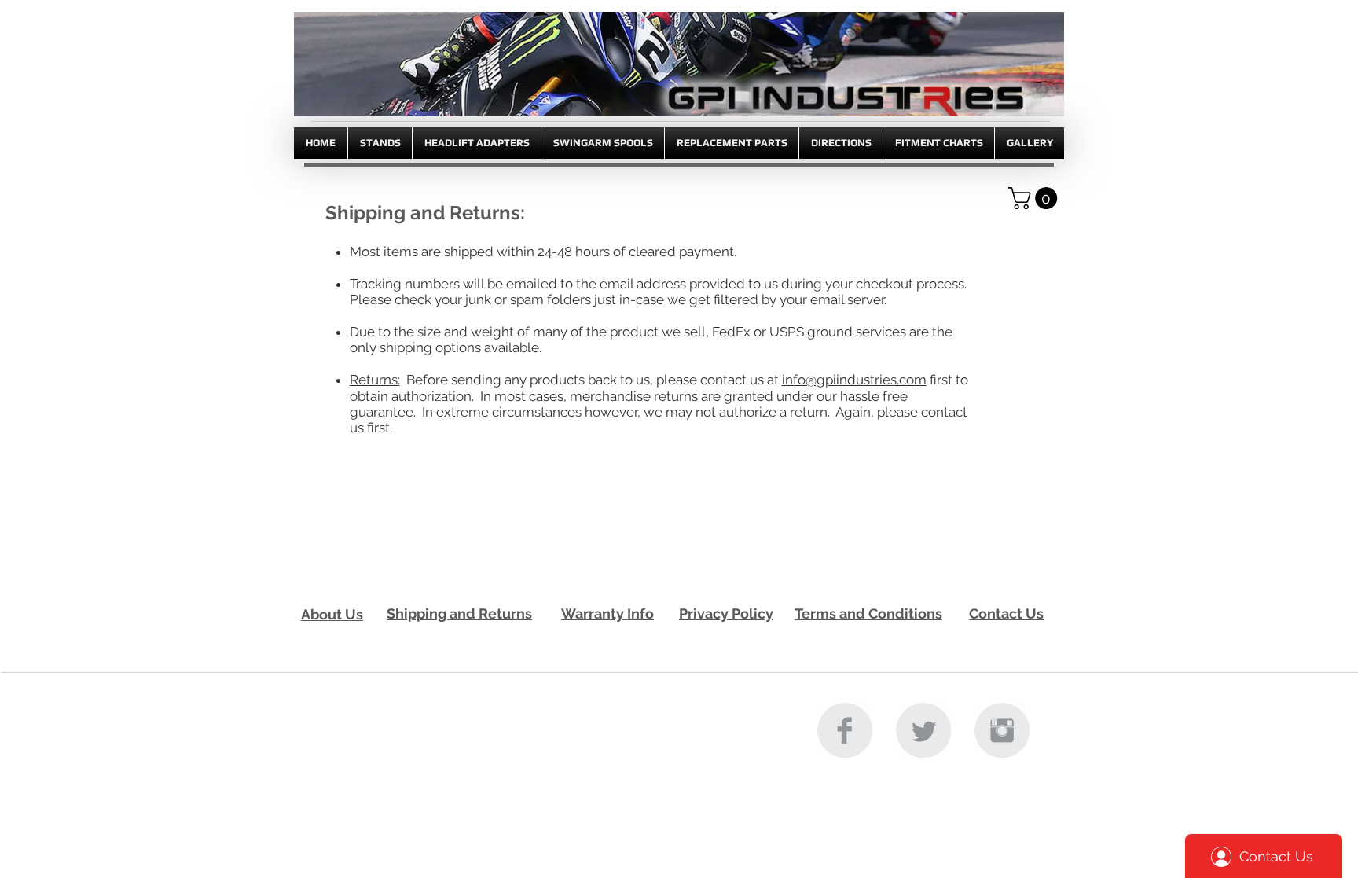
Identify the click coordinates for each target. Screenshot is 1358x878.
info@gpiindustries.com (854, 380)
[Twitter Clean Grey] (923, 730)
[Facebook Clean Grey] (844, 730)
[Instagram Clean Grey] (1002, 730)
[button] (1035, 198)
